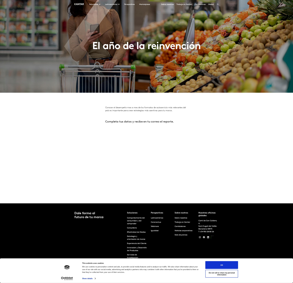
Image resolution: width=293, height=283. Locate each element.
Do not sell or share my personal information (222, 274)
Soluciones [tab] (93, 4)
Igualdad (155, 231)
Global (211, 4)
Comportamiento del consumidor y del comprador (136, 221)
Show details (87, 278)
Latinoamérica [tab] (111, 4)
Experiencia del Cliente (136, 243)
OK (221, 265)
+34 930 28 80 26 (207, 232)
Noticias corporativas (183, 231)
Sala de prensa (181, 235)
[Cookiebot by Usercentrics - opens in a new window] (67, 278)
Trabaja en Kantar (184, 4)
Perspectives (129, 4)
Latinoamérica (157, 218)
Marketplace (144, 4)
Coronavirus (156, 222)
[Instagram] (199, 238)
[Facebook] (204, 238)
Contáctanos (200, 4)
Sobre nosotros (167, 4)
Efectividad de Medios (136, 232)
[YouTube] (212, 238)
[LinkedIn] (208, 238)
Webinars (155, 226)
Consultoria (132, 228)
